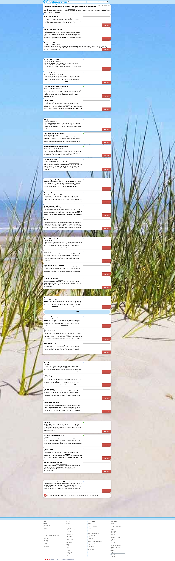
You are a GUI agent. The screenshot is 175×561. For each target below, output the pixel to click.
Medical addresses (92, 526)
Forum (89, 528)
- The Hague (113, 531)
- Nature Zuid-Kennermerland (95, 544)
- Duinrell (45, 541)
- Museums (68, 526)
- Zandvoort (91, 549)
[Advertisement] (121, 35)
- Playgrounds (69, 536)
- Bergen (90, 536)
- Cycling (68, 545)
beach (57, 32)
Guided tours (69, 542)
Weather (105, 1)
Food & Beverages (70, 553)
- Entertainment (69, 534)
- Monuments (69, 528)
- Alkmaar (90, 538)
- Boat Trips (68, 533)
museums (69, 167)
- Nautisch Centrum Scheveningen (51, 535)
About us (112, 552)
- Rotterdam (113, 532)
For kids (45, 528)
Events (92, 1)
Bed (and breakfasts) (48, 537)
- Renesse (112, 539)
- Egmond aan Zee (92, 540)
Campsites (45, 538)
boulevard (53, 405)
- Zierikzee (112, 544)
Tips (44, 526)
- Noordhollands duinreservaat (95, 541)
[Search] (107, 2)
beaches (79, 345)
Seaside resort (46, 525)
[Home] (68, 2)
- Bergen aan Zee (92, 535)
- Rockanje (112, 534)
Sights (67, 525)
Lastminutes (46, 546)
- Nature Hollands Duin (115, 526)
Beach (85, 1)
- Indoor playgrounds (71, 537)
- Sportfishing (69, 552)
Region (100, 1)
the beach (63, 150)
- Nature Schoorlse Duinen (94, 533)
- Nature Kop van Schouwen (116, 548)
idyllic (58, 63)
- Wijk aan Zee (91, 543)
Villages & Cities (69, 539)
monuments (83, 495)
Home (44, 521)
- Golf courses (69, 549)
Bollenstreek (113, 524)
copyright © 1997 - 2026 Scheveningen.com (67, 559)
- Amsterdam (91, 546)
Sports (67, 544)
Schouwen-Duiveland (115, 537)
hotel (58, 225)
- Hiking (67, 547)
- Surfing (68, 550)
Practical (97, 1)
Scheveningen (72, 1)
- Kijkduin (45, 543)
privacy (58, 559)
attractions (77, 495)
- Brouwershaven (114, 540)
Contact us (112, 556)
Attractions (68, 531)
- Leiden (112, 523)
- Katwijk (112, 529)
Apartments (46, 533)
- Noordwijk (113, 528)
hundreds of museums (74, 163)
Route (89, 523)
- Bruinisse (112, 542)
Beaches (68, 523)
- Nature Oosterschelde (115, 545)
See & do (89, 1)
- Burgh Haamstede (115, 547)
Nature (67, 541)
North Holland (91, 532)
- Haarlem (90, 548)
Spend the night (79, 1)
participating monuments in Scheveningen (67, 91)
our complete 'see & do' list (56, 495)
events (67, 335)
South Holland (113, 521)
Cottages (45, 540)
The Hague (47, 19)
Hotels (44, 544)
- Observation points (70, 529)
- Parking (90, 525)
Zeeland (112, 536)
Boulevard (58, 103)
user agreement (53, 559)
